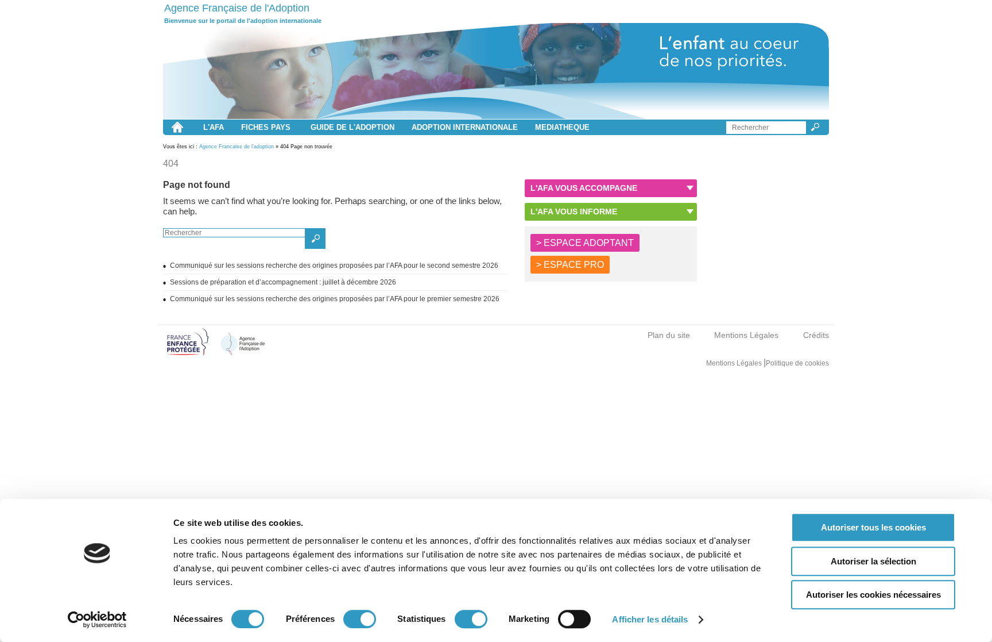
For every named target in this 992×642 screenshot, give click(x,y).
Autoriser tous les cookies (873, 527)
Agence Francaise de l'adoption (236, 146)
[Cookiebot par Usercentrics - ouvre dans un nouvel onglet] (97, 619)
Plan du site (669, 335)
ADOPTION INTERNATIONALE (465, 127)
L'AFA (213, 127)
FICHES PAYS (265, 127)
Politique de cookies (797, 363)
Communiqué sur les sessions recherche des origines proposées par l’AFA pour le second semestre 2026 (334, 266)
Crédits (816, 335)
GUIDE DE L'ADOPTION (352, 127)
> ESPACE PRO (570, 265)
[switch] (359, 619)
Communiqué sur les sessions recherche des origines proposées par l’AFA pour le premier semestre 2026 (334, 299)
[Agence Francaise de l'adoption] (496, 71)
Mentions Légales (746, 335)
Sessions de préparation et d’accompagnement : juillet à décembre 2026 (283, 282)
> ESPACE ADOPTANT (585, 243)
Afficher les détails (650, 619)
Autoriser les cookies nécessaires (873, 594)
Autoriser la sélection (873, 561)
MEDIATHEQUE (562, 127)
